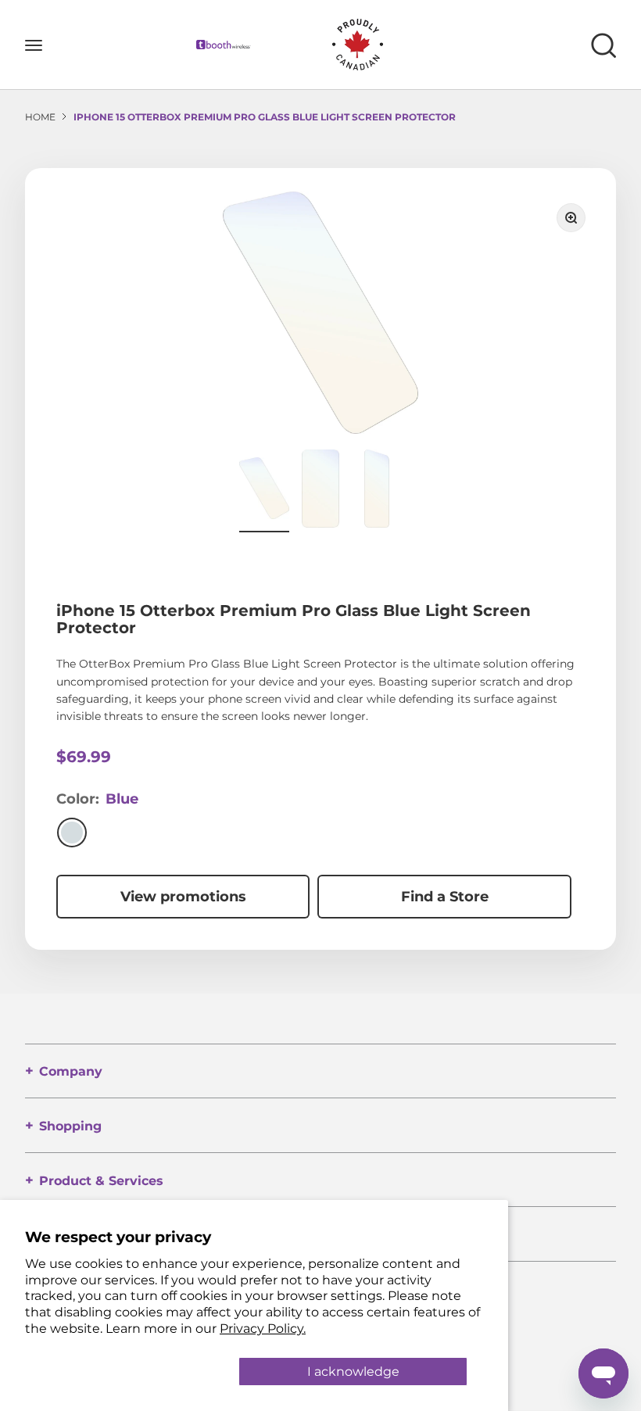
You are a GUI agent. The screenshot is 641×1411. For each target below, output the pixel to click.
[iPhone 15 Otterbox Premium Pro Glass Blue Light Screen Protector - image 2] (320, 490)
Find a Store (445, 896)
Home (40, 117)
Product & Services (101, 1180)
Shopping (70, 1126)
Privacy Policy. (263, 1328)
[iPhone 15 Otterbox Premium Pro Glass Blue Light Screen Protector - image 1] (264, 490)
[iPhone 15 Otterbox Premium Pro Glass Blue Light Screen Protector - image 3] (377, 490)
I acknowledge (353, 1371)
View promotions (183, 896)
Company (70, 1071)
